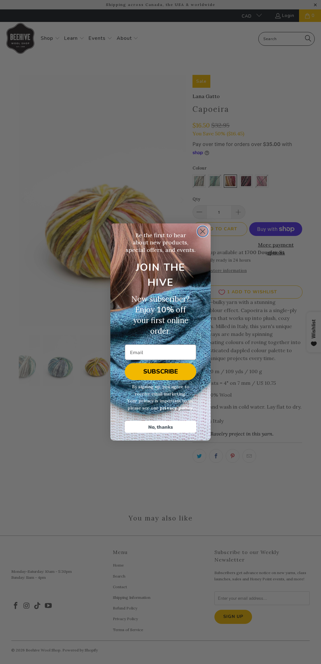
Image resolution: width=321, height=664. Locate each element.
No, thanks (160, 427)
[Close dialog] (202, 231)
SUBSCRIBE (160, 371)
